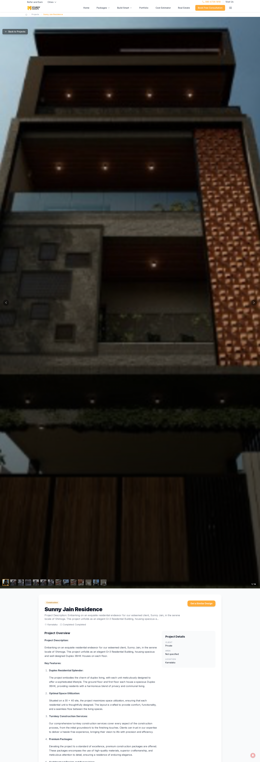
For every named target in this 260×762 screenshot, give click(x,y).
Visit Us (230, 1)
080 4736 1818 (213, 1)
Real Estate (184, 7)
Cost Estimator (163, 7)
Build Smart (123, 7)
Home (86, 7)
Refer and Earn (35, 2)
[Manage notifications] (253, 755)
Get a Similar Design (201, 603)
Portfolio (143, 7)
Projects (35, 14)
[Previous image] (6, 303)
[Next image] (254, 303)
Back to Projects (16, 31)
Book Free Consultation (210, 7)
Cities (51, 2)
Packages (102, 7)
